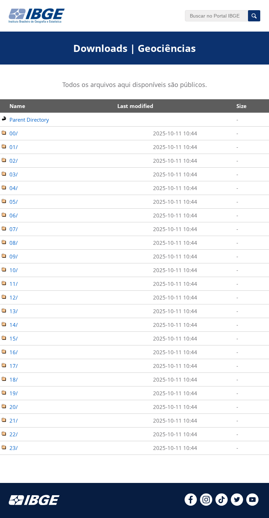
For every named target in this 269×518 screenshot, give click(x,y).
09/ (13, 256)
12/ (13, 297)
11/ (13, 283)
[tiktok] (221, 503)
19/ (13, 393)
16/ (13, 352)
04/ (13, 187)
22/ (13, 434)
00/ (13, 133)
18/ (13, 379)
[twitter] (237, 503)
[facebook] (191, 503)
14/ (13, 324)
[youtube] (252, 503)
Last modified (135, 105)
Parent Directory (29, 119)
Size (241, 105)
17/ (13, 365)
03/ (13, 174)
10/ (13, 270)
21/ (13, 420)
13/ (13, 311)
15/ (13, 338)
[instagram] (206, 503)
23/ (13, 447)
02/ (13, 160)
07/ (13, 229)
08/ (13, 242)
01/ (13, 146)
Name (17, 105)
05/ (13, 201)
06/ (13, 215)
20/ (13, 406)
